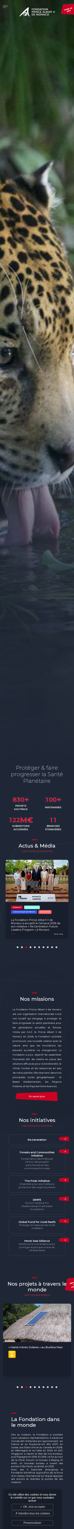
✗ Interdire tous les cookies (32, 1513)
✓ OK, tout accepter (32, 1506)
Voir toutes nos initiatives (37, 1126)
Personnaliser (32, 1522)
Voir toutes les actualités (37, 851)
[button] (17, 947)
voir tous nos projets (37, 1295)
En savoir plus (37, 1096)
